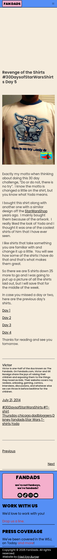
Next (51, 464)
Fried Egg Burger (28, 557)
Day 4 (6, 332)
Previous (8, 451)
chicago (24, 415)
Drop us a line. (13, 521)
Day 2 (6, 318)
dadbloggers (41, 415)
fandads (18, 419)
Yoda (15, 424)
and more (26, 543)
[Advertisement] (28, 38)
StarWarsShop (36, 211)
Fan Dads (12, 3)
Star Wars (32, 419)
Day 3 (6, 325)
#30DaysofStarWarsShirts (22, 407)
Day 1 (6, 310)
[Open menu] (53, 3)
